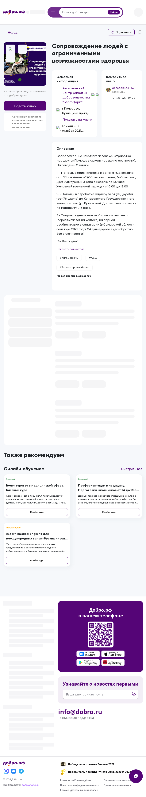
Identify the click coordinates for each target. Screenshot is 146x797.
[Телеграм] (21, 771)
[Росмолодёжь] (30, 784)
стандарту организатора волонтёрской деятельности (27, 123)
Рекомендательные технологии (79, 790)
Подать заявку (25, 106)
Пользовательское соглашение (122, 780)
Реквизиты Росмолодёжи (75, 780)
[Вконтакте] (14, 771)
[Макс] (6, 771)
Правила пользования (117, 785)
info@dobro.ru (80, 712)
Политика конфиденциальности (79, 785)
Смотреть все (131, 469)
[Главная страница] (14, 12)
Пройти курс (37, 512)
